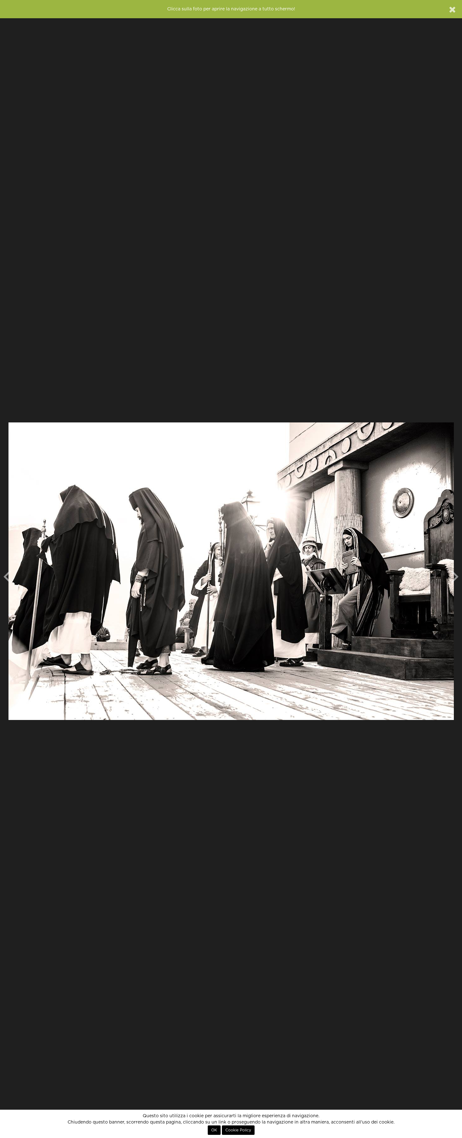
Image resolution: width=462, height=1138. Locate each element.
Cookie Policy (238, 1130)
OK (214, 1130)
